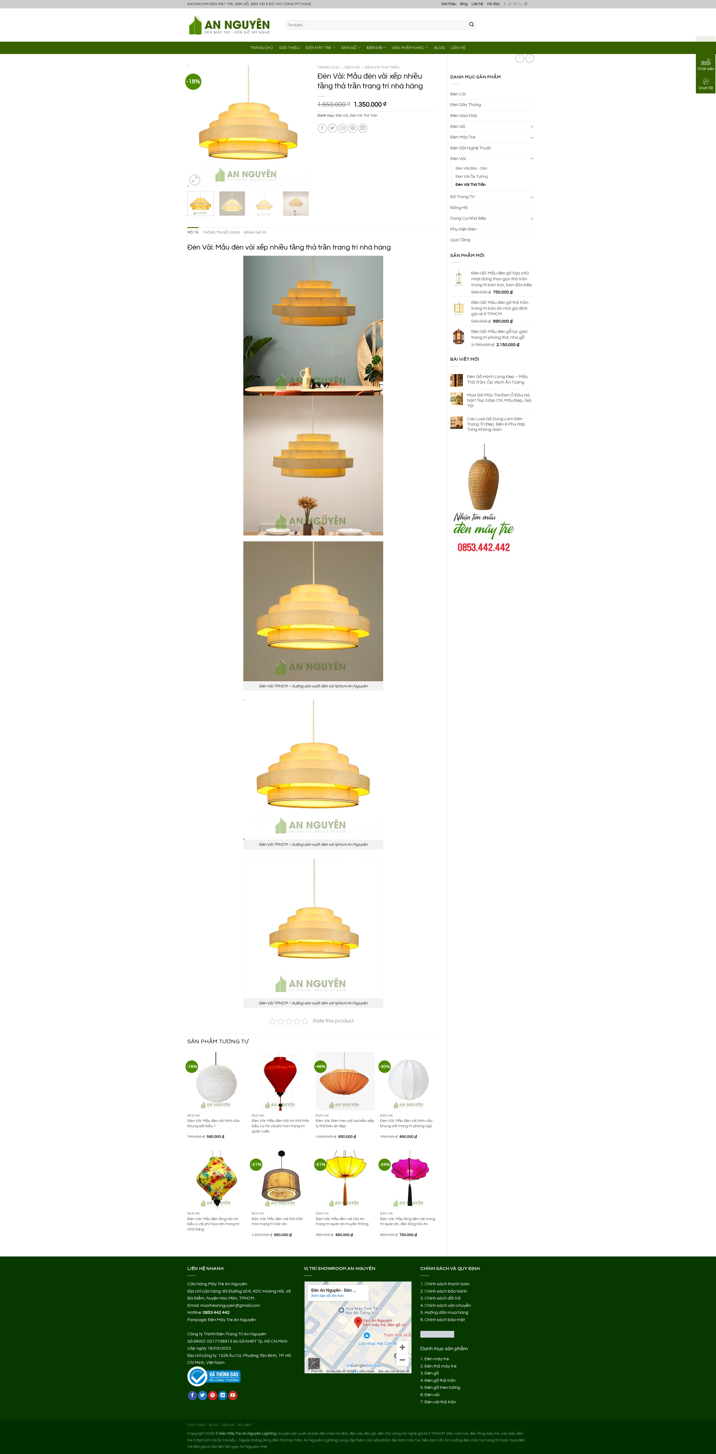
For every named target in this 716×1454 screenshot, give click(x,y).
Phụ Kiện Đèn (463, 229)
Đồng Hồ (459, 207)
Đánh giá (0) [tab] (255, 232)
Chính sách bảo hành (446, 1291)
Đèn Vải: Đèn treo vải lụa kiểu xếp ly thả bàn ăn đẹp (345, 1123)
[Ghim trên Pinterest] (352, 128)
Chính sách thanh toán (447, 1284)
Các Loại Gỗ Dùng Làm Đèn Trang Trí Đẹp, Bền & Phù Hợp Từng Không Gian (496, 424)
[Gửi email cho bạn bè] (342, 128)
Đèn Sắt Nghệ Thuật (470, 148)
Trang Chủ (261, 48)
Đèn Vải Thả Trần (471, 184)
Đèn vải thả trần (440, 1402)
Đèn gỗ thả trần (440, 1380)
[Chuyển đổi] (532, 126)
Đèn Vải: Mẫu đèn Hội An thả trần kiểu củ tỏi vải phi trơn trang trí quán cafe (280, 1126)
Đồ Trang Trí (462, 196)
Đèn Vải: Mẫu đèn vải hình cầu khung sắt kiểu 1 (213, 1123)
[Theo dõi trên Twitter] (202, 1395)
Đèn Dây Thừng (465, 104)
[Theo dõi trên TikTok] (510, 4)
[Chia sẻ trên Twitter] (332, 128)
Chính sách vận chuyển (448, 1305)
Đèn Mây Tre (318, 48)
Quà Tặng (460, 240)
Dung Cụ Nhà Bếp (468, 218)
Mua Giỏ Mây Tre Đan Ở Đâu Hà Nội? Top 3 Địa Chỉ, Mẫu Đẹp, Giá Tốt (499, 400)
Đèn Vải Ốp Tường (471, 176)
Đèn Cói (458, 94)
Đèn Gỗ (349, 48)
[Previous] (197, 126)
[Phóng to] (194, 180)
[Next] (300, 126)
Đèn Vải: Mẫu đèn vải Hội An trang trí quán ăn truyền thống (342, 1221)
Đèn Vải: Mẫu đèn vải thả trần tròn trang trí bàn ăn (277, 1221)
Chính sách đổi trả (443, 1298)
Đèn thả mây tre (440, 1366)
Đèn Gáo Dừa (463, 115)
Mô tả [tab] (193, 232)
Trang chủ (328, 67)
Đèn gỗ (432, 1373)
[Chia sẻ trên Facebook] (322, 128)
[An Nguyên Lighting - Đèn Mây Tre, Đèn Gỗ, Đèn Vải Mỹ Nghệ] (232, 25)
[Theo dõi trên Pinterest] (525, 4)
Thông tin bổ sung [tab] (221, 232)
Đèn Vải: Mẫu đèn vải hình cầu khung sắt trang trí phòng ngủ (406, 1123)
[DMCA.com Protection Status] (437, 1334)
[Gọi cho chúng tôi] (520, 4)
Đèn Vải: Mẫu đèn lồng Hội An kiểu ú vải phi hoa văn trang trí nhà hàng (213, 1224)
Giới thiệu (448, 4)
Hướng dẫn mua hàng (446, 1312)
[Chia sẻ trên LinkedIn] (363, 128)
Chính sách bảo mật (445, 1319)
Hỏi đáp (493, 4)
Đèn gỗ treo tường (442, 1387)
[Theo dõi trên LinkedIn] (222, 1395)
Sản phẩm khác (408, 48)
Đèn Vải (374, 48)
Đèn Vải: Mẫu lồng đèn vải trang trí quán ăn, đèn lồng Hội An (407, 1221)
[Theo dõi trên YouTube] (232, 1395)
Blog (464, 4)
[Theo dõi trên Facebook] (504, 4)
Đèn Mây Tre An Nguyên (232, 1319)
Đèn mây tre (437, 1359)
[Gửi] (471, 25)
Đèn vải (432, 1394)
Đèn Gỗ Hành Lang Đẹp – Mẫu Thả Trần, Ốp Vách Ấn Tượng (497, 379)
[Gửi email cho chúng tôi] (515, 4)
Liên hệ (477, 4)
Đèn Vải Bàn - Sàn (471, 168)
